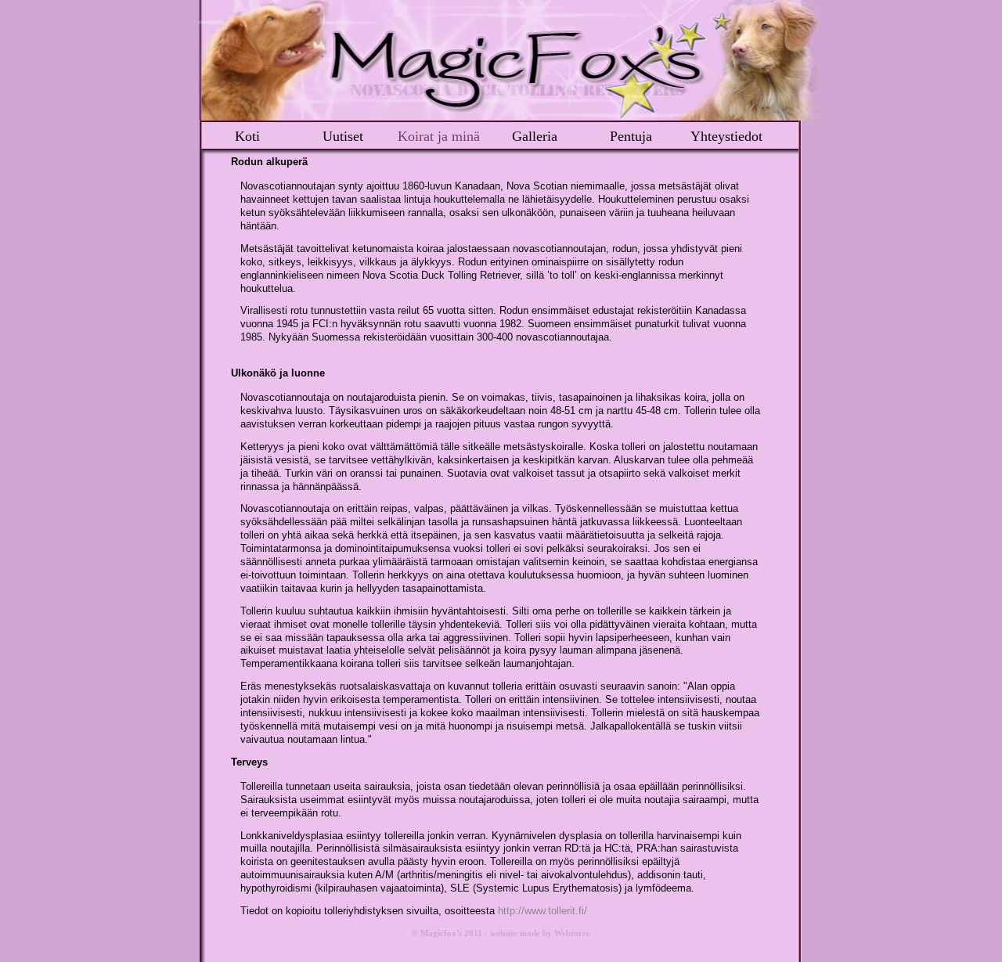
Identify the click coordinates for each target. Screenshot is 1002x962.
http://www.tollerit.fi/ (542, 911)
